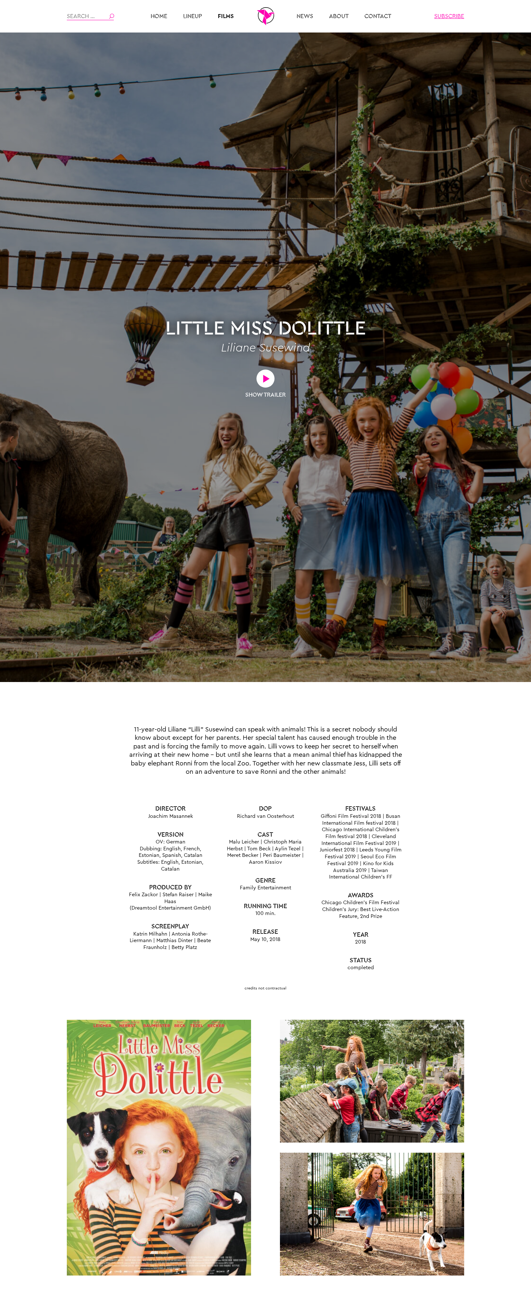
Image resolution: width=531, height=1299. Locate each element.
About (339, 16)
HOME (159, 16)
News (305, 16)
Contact (377, 16)
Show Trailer (265, 395)
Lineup (192, 16)
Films (226, 16)
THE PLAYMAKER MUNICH (265, 16)
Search (111, 16)
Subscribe (449, 16)
